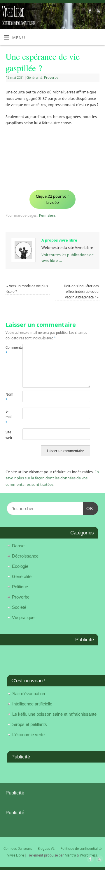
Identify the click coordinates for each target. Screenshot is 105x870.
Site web (9, 435)
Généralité (34, 77)
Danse (18, 545)
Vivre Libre (15, 855)
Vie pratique (23, 617)
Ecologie (20, 566)
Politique (20, 586)
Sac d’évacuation (28, 693)
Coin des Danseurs (18, 848)
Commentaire (10, 350)
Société (19, 607)
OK (88, 508)
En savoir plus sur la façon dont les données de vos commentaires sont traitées (52, 478)
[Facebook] (89, 11)
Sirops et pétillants (29, 724)
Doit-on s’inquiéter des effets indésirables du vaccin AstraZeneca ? (81, 292)
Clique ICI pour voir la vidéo (52, 199)
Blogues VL (46, 848)
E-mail (9, 417)
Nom (9, 397)
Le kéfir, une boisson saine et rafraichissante (54, 714)
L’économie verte (28, 734)
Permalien (47, 215)
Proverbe (51, 77)
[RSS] (98, 11)
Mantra (70, 855)
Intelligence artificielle (32, 703)
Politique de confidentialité (81, 848)
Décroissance (25, 555)
